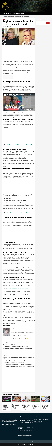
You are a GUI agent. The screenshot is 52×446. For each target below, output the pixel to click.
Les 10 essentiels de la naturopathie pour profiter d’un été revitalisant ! (18, 364)
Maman (22, 13)
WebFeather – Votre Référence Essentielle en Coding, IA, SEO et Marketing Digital (25, 435)
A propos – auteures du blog (35, 441)
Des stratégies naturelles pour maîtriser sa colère (14, 362)
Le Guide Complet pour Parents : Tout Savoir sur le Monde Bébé (25, 423)
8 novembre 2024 (9, 26)
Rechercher (39, 19)
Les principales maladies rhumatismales (12, 344)
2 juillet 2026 (34, 408)
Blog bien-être (4, 16)
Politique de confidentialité (20, 441)
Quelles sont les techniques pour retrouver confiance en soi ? (16, 346)
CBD (10, 13)
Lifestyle (19, 13)
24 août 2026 (4, 409)
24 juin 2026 (44, 408)
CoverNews (27, 444)
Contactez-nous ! (12, 441)
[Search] (49, 13)
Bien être (7, 13)
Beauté (4, 13)
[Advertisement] (19, 53)
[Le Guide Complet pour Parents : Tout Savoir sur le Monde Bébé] (16, 399)
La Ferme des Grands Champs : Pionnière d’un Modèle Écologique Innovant (25, 431)
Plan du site (28, 441)
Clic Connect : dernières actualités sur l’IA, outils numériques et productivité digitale (6, 405)
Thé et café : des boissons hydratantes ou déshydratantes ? (15, 360)
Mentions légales (5, 441)
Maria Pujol (4, 26)
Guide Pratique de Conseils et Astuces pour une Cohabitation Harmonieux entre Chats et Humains (26, 405)
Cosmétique (14, 13)
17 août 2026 (14, 408)
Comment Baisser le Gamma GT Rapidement (13, 351)
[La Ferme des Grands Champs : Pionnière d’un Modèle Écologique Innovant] (35, 399)
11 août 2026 (24, 409)
